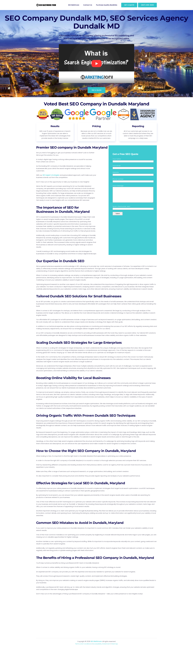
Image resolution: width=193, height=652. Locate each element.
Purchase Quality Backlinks (106, 5)
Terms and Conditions (83, 644)
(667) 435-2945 (147, 5)
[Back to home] (46, 5)
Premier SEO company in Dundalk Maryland (71, 147)
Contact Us (87, 5)
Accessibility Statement (101, 644)
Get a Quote (96, 90)
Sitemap (114, 644)
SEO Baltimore (73, 5)
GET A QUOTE (129, 5)
